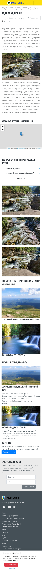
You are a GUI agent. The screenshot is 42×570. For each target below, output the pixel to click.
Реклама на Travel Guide (12, 524)
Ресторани (6, 546)
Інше (4, 543)
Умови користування (10, 516)
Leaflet (8, 148)
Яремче (32, 7)
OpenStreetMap (21, 148)
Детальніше (11, 568)
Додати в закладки (16, 18)
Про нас (5, 513)
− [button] (2, 129)
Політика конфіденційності (13, 518)
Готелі (4, 535)
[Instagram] (14, 507)
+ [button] (2, 126)
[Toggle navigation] (36, 3)
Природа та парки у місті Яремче (14, 9)
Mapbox (39, 148)
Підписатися (29, 487)
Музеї (4, 538)
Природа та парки (9, 540)
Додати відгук (9, 452)
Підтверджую (11, 565)
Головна (4, 7)
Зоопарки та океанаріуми (12, 549)
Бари (4, 530)
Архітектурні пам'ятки (11, 527)
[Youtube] (9, 507)
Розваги (5, 532)
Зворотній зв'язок (9, 521)
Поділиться (34, 18)
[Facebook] (4, 507)
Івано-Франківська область (18, 7)
